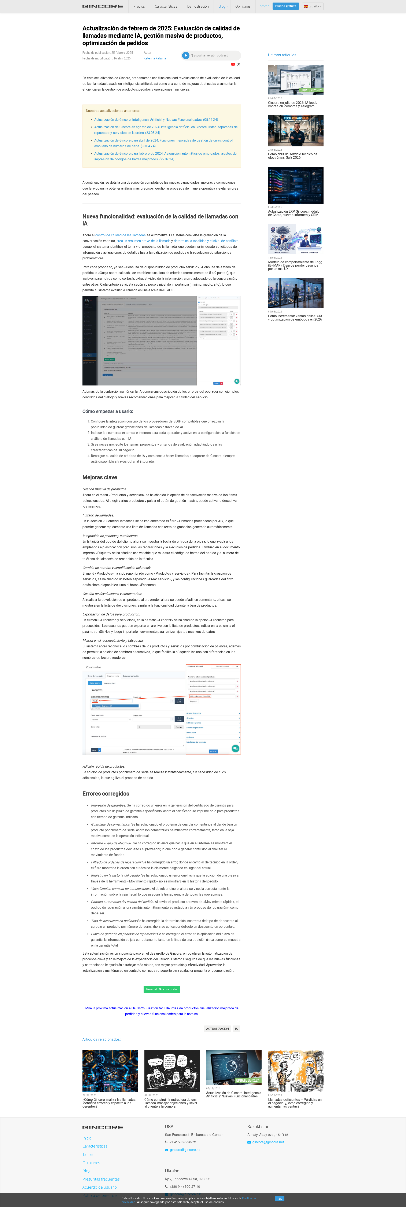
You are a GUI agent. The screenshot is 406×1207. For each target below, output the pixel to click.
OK (280, 1199)
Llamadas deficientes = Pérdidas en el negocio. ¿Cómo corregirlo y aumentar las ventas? (295, 1103)
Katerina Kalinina (155, 58)
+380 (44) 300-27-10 (184, 1186)
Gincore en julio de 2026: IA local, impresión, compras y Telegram (292, 104)
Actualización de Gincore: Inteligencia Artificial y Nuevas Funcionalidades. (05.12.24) (156, 120)
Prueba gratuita (285, 6)
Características (166, 6)
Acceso (264, 6)
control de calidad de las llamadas (120, 235)
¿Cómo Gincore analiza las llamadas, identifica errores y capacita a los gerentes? (109, 1103)
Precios (139, 6)
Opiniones (243, 6)
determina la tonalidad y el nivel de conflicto (206, 241)
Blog (222, 6)
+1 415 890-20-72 (182, 1142)
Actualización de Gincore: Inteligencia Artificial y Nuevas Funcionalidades (233, 1094)
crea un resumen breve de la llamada (143, 241)
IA (236, 1029)
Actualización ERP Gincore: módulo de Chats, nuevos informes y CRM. (294, 213)
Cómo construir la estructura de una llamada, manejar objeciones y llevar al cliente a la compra (170, 1103)
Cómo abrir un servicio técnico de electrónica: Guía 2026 (292, 156)
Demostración (198, 6)
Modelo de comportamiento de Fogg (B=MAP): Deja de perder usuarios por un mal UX (295, 265)
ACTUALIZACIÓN (217, 1029)
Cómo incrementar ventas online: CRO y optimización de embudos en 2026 (296, 317)
